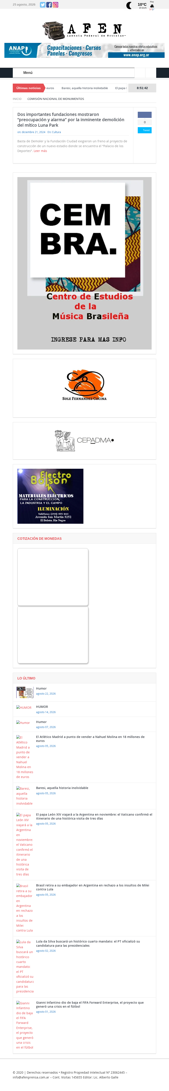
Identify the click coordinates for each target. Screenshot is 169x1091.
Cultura (56, 132)
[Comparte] (145, 115)
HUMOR (42, 707)
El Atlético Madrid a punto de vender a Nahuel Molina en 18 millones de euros (90, 739)
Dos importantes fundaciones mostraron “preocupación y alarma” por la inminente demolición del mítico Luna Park (70, 120)
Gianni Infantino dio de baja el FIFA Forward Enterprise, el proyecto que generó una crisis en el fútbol (90, 1004)
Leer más (41, 151)
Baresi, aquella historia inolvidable (70, 88)
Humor (41, 688)
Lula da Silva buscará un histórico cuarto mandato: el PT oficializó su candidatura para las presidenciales (88, 943)
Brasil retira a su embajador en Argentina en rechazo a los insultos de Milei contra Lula (92, 887)
